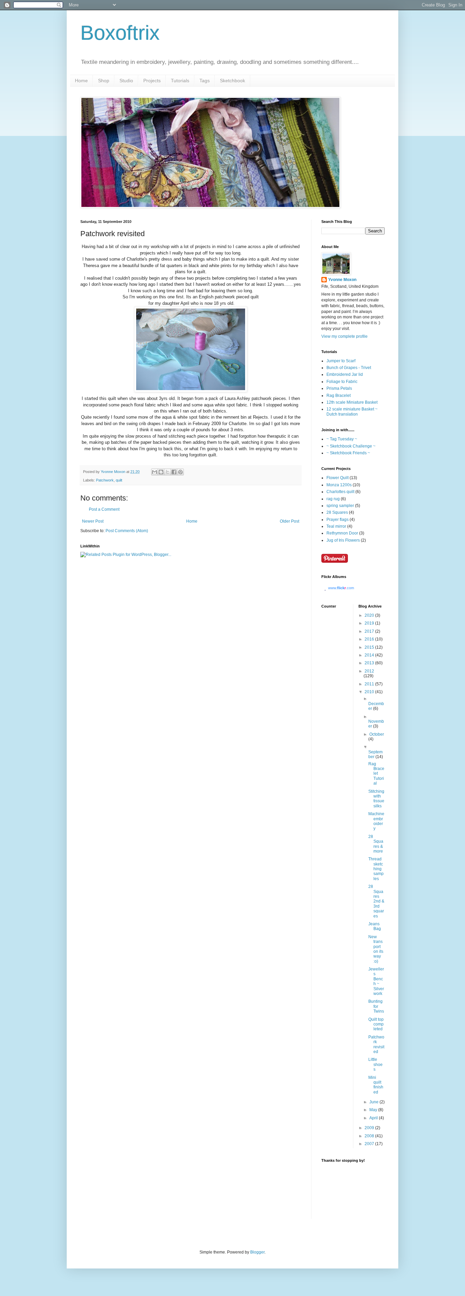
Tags (204, 80)
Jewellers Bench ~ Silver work (376, 981)
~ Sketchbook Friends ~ (348, 453)
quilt (119, 480)
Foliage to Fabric (341, 381)
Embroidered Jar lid (344, 374)
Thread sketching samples (376, 869)
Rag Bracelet (338, 395)
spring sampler (340, 505)
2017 (370, 631)
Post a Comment (104, 509)
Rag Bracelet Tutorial (376, 773)
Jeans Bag (374, 926)
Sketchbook (232, 80)
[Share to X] (167, 472)
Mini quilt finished (375, 1084)
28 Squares (337, 512)
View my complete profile (344, 336)
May (373, 1109)
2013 (370, 663)
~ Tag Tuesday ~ (341, 439)
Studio (126, 80)
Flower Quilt (337, 477)
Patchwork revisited (376, 1044)
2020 (370, 615)
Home (81, 80)
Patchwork (105, 480)
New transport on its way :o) (375, 949)
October (376, 734)
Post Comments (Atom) (127, 530)
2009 (370, 1127)
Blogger (257, 1252)
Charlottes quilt (340, 491)
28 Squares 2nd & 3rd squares (376, 901)
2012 (369, 671)
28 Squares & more (375, 844)
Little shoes (375, 1064)
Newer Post (92, 521)
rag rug (333, 498)
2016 (370, 639)
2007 (370, 1143)
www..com (341, 588)
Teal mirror (336, 526)
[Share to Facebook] (174, 472)
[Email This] (154, 472)
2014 (370, 655)
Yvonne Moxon (342, 279)
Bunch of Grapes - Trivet (348, 367)
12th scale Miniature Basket (352, 402)
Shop (103, 80)
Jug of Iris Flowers (343, 540)
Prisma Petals (339, 388)
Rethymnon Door (342, 533)
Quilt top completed (376, 1024)
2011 (370, 684)
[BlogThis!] (161, 472)
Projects (152, 80)
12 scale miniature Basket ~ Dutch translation (352, 411)
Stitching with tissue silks (376, 798)
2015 (370, 647)
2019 (370, 623)
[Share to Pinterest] (180, 472)
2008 (370, 1136)
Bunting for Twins (376, 1006)
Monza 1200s (339, 485)
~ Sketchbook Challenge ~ (350, 446)
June (374, 1102)
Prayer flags (337, 519)
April (374, 1118)
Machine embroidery (376, 821)
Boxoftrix (120, 32)
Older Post (289, 521)
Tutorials (180, 80)
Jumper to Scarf (340, 360)
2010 (370, 691)
